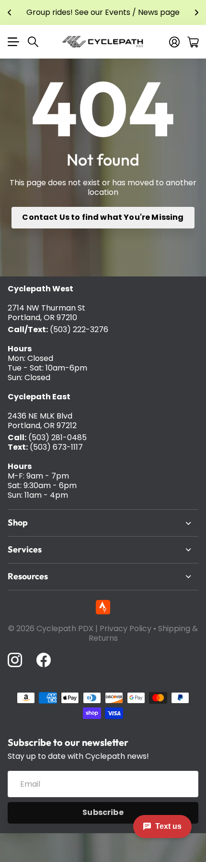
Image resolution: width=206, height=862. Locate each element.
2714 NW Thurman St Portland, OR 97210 (46, 312)
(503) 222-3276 (79, 329)
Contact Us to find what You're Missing (102, 217)
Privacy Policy (125, 628)
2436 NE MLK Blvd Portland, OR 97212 (42, 420)
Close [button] (103, 523)
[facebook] (43, 660)
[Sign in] (174, 41)
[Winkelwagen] (192, 41)
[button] (9, 12)
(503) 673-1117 (56, 447)
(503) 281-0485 (57, 437)
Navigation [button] (13, 41)
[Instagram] (15, 660)
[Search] (33, 41)
